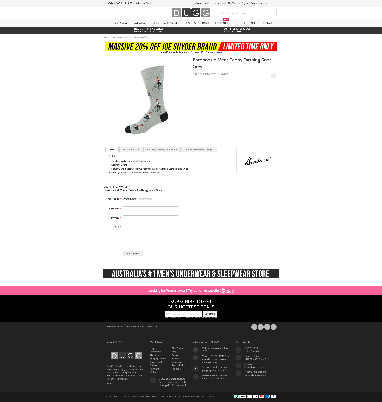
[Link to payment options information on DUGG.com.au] (255, 397)
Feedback (176, 368)
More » (110, 383)
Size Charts (177, 348)
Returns (176, 355)
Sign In (245, 3)
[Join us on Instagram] (261, 326)
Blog (174, 351)
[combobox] (248, 13)
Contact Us (151, 326)
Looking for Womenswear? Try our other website (184, 290)
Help (152, 348)
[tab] (112, 149)
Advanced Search (115, 326)
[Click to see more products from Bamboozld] (258, 160)
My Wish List (234, 3)
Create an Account (259, 3)
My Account (220, 3)
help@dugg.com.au (253, 367)
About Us (154, 355)
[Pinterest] (274, 326)
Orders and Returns (134, 326)
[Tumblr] (267, 326)
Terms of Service (209, 317)
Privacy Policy (198, 317)
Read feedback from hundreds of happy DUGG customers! (174, 382)
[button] (274, 76)
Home (106, 37)
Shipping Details (158, 358)
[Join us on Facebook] (254, 326)
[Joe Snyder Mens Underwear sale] (191, 43)
